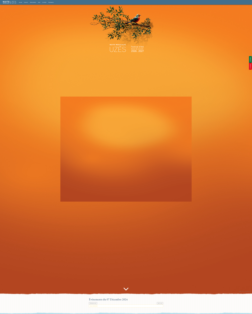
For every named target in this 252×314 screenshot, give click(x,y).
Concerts (26, 2)
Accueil (20, 2)
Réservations (33, 2)
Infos (39, 2)
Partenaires (51, 2)
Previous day (93, 303)
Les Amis (44, 2)
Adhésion (250, 59)
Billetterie (250, 66)
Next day (160, 303)
